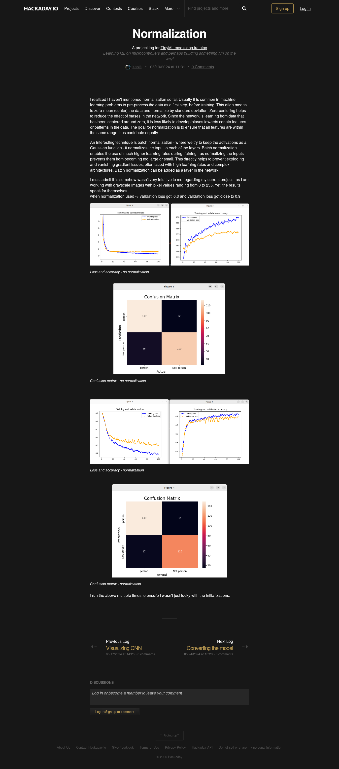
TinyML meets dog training (184, 47)
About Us (63, 747)
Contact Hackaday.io (91, 747)
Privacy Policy (175, 747)
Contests (114, 8)
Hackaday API (202, 747)
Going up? (171, 735)
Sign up (282, 8)
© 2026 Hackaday (169, 757)
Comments (203, 67)
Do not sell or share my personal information (250, 747)
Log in (305, 8)
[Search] (244, 8)
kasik (137, 67)
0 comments (146, 654)
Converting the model (210, 648)
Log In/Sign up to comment (114, 711)
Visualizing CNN (124, 648)
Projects (71, 8)
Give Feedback (123, 747)
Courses (135, 8)
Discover (92, 8)
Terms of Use (149, 747)
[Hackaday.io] (41, 8)
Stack (154, 8)
